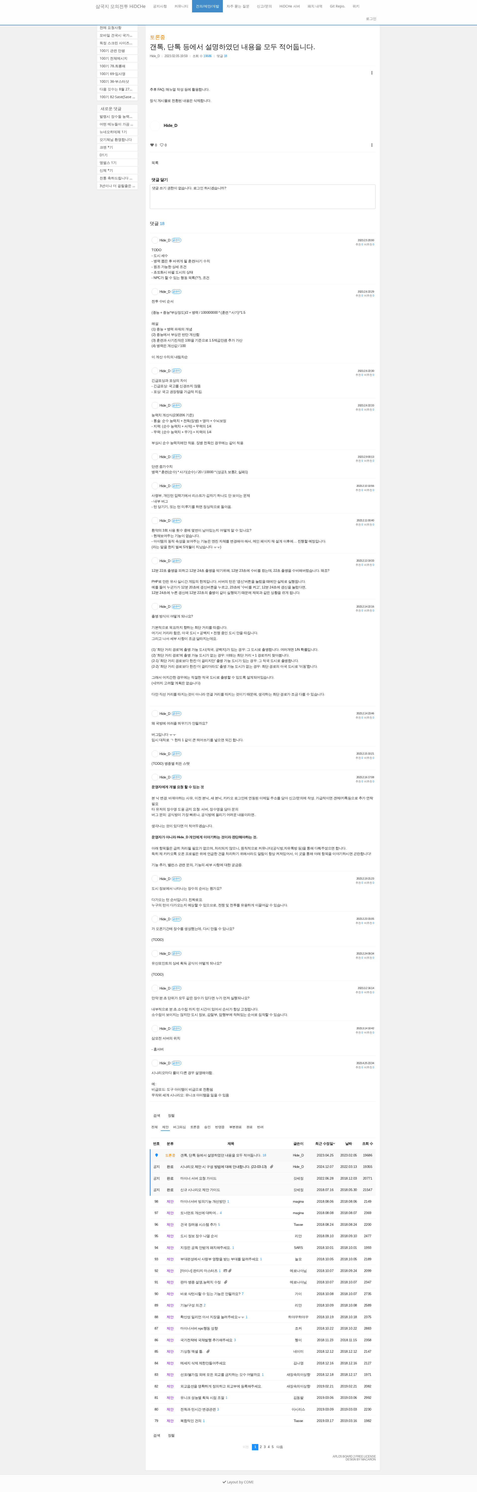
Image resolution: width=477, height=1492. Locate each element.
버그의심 (179, 1127)
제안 (165, 1127)
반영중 (220, 1127)
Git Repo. (337, 6)
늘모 (298, 1259)
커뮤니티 (181, 6)
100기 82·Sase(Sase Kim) (119, 96)
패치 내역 (315, 6)
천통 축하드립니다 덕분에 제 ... (119, 178)
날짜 (348, 1144)
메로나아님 (298, 1271)
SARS (298, 1248)
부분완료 (235, 1127)
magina (298, 1201)
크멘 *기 (106, 147)
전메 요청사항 (110, 27)
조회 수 (367, 1144)
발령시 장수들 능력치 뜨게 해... (119, 116)
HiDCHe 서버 (289, 6)
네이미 (298, 1351)
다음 (280, 1447)
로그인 (370, 18)
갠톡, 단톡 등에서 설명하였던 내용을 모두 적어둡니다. (232, 47)
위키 (356, 6)
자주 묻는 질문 (238, 6)
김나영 (298, 1363)
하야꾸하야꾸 (298, 1317)
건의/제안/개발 (207, 6)
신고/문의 (264, 6)
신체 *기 (106, 170)
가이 (298, 1294)
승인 (207, 1127)
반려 (260, 1127)
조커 (298, 1328)
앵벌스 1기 (108, 162)
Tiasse (298, 1224)
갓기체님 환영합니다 (116, 139)
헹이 (298, 1340)
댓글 (222, 56)
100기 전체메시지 (113, 58)
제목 (231, 1144)
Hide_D (154, 56)
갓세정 (298, 1178)
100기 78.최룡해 (112, 66)
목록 (155, 163)
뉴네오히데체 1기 (113, 131)
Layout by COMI (239, 1482)
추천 (359, 244)
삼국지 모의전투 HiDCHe (121, 6)
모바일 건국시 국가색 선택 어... (119, 35)
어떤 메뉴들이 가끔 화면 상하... (119, 124)
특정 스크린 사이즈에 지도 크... (119, 42)
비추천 (369, 244)
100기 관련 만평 (112, 50)
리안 (298, 1236)
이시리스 (298, 1409)
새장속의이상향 (298, 1375)
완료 (249, 1127)
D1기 (104, 155)
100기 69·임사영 (112, 73)
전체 (154, 1127)
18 (264, 1155)
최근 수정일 (324, 1144)
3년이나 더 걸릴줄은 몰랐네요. (119, 185)
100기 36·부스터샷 (114, 81)
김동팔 (298, 1398)
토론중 (157, 37)
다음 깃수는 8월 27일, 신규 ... (119, 89)
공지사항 (160, 6)
